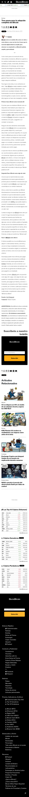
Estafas (7, 633)
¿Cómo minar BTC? (11, 781)
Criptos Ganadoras (11, 538)
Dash (7, 559)
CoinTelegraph (10, 297)
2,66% (21, 5)
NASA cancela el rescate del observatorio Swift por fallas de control (12, 484)
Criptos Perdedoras (11, 566)
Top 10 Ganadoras (13, 702)
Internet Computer (10, 573)
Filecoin (8, 582)
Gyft (13, 115)
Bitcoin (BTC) (11, 709)
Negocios (8, 685)
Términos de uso (10, 786)
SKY (2, 586)
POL (2, 547)
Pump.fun (7, 545)
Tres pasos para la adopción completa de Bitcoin (13, 21)
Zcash (7, 530)
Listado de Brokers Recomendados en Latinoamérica (11, 766)
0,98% (7, 5)
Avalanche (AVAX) (12, 727)
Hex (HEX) (10, 724)
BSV (2, 575)
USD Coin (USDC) (13, 715)
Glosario (8, 642)
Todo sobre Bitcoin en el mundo (15, 745)
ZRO (2, 551)
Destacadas (9, 741)
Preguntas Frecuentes (12, 773)
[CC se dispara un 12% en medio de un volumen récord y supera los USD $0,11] (13, 394)
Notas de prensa (10, 690)
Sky (7, 586)
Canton (7, 555)
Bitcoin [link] (3, 40)
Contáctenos (9, 651)
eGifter (9, 115)
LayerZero (8, 551)
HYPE (13, 5)
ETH (2, 516)
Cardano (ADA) (12, 722)
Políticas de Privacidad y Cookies (15, 788)
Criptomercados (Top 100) (15, 700)
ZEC (2, 530)
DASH (3, 559)
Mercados (8, 683)
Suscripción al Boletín (12, 747)
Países (7, 681)
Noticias (3, 18)
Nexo (8, 579)
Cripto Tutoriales (10, 640)
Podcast (9, 644)
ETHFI (3, 569)
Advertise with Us (11, 656)
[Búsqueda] (5, 2)
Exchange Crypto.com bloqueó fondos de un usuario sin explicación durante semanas (12, 458)
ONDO (3, 581)
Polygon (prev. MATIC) (10, 547)
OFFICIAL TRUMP (9, 528)
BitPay (13, 202)
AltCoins (3, 402)
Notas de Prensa (10, 635)
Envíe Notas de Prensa (12, 658)
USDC (3, 518)
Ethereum (8, 516)
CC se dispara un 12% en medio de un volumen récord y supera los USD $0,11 (12, 406)
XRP (2, 520)
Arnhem (3, 264)
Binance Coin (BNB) (13, 729)
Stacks (7, 543)
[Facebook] (7, 27)
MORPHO (3, 584)
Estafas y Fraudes (11, 775)
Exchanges (3, 454)
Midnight (8, 577)
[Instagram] (9, 27)
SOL (2, 522)
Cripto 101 (8, 777)
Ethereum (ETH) (12, 711)
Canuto (10, 37)
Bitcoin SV (9, 575)
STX (2, 543)
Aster (8, 571)
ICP (2, 573)
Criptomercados (12, 628)
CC (2, 555)
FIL (2, 582)
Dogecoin (8, 524)
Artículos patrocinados (12, 692)
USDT (3, 513)
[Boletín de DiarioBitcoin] (16, 27)
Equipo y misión (10, 665)
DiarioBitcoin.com (24, 533)
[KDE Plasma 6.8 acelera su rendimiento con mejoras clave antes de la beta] (13, 419)
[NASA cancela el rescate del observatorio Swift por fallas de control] (14, 471)
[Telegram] (14, 27)
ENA (3, 553)
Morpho (8, 584)
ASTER (3, 571)
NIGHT (3, 577)
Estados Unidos (5, 480)
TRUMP (3, 528)
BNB (2, 526)
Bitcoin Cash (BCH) (13, 718)
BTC (2, 514)
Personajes (9, 743)
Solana (7, 522)
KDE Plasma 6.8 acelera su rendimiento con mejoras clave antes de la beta (12, 432)
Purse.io (10, 117)
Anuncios (8, 654)
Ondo (8, 581)
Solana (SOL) (11, 720)
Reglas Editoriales (11, 663)
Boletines (8, 750)
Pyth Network (8, 557)
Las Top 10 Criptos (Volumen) (15, 510)
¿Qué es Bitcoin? (10, 779)
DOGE (3, 524)
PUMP (3, 545)
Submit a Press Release (13, 660)
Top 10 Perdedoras (13, 704)
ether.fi (8, 569)
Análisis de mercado (11, 736)
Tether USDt (8, 513)
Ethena (7, 553)
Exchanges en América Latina (14, 770)
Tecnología (8, 688)
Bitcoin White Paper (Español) (15, 784)
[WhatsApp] (4, 27)
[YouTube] (11, 27)
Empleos (8, 667)
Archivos (8, 761)
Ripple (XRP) (11, 713)
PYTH (3, 557)
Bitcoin (7, 514)
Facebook (10, 671)
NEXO (3, 579)
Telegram (10, 674)
